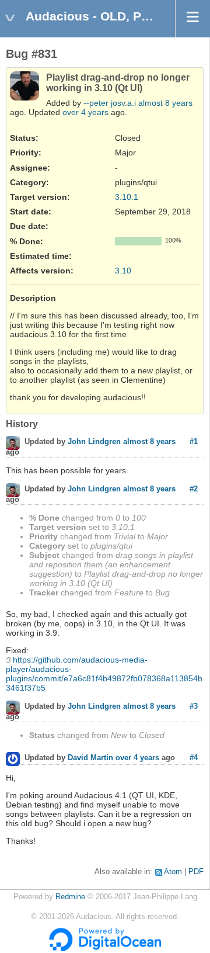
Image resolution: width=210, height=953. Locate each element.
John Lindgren (94, 442)
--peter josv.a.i (109, 103)
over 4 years (85, 112)
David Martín (90, 758)
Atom (173, 872)
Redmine (70, 897)
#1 (194, 441)
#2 (194, 488)
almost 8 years (165, 103)
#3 (194, 706)
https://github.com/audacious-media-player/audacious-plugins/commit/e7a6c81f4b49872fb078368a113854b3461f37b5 (104, 673)
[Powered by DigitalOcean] (105, 949)
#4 (194, 757)
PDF (196, 872)
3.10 (123, 270)
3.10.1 (126, 197)
